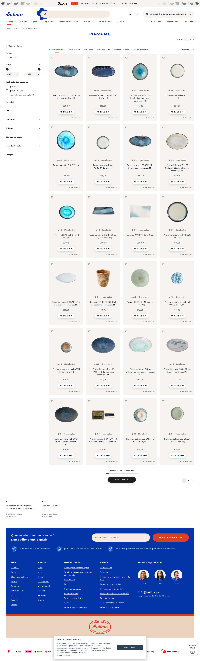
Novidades (172, 22)
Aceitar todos (129, 647)
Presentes (189, 22)
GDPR (67, 603)
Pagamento (69, 580)
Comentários (106, 568)
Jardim (14, 581)
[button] (121, 50)
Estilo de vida (17, 591)
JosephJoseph (44, 586)
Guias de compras (72, 589)
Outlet (14, 605)
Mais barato (74, 50)
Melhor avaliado (122, 50)
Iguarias (14, 600)
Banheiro (15, 586)
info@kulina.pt (149, 592)
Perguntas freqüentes (110, 607)
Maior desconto (141, 50)
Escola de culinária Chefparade (114, 594)
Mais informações (78, 653)
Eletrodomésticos (19, 577)
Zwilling (41, 591)
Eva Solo (42, 600)
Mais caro (88, 50)
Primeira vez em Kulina (111, 584)
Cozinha (15, 568)
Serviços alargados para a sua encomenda (78, 573)
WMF (40, 568)
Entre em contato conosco (76, 607)
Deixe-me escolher (65, 655)
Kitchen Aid (43, 581)
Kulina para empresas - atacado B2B (115, 578)
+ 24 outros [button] (121, 480)
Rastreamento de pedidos (112, 589)
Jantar (14, 572)
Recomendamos (56, 50)
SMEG (40, 577)
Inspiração (156, 22)
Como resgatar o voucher (112, 603)
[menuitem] (9, 22)
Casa (13, 595)
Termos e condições (73, 598)
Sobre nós (104, 572)
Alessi (40, 572)
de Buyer (42, 595)
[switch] (192, 652)
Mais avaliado (103, 50)
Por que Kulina (107, 598)
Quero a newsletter (170, 537)
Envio (66, 584)
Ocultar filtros (15, 46)
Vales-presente (71, 594)
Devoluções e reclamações (76, 568)
